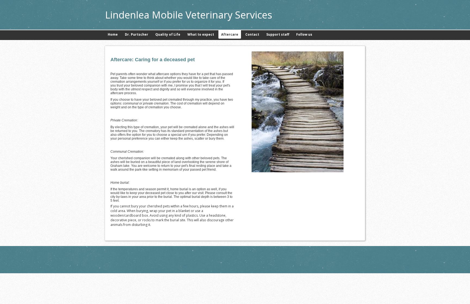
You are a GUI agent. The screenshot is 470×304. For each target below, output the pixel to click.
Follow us (304, 34)
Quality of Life (167, 34)
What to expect (200, 34)
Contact (252, 34)
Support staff (277, 34)
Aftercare (229, 34)
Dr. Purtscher (136, 34)
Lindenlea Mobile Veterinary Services (188, 15)
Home (113, 34)
